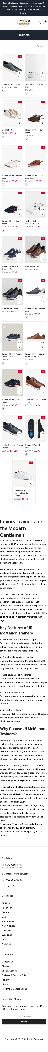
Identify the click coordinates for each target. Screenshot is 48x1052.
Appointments (9, 921)
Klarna (5, 984)
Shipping (6, 966)
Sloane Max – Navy (10, 308)
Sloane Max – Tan (32, 266)
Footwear (7, 908)
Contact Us (7, 961)
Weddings (7, 935)
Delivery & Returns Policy (15, 975)
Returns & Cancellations (14, 989)
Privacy (5, 979)
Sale (4, 917)
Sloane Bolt (7, 130)
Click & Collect (9, 970)
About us (6, 944)
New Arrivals (8, 926)
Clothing (6, 903)
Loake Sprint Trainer (11, 84)
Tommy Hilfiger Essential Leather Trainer (21, 493)
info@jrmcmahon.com (17, 873)
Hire (4, 939)
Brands (5, 912)
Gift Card (6, 930)
